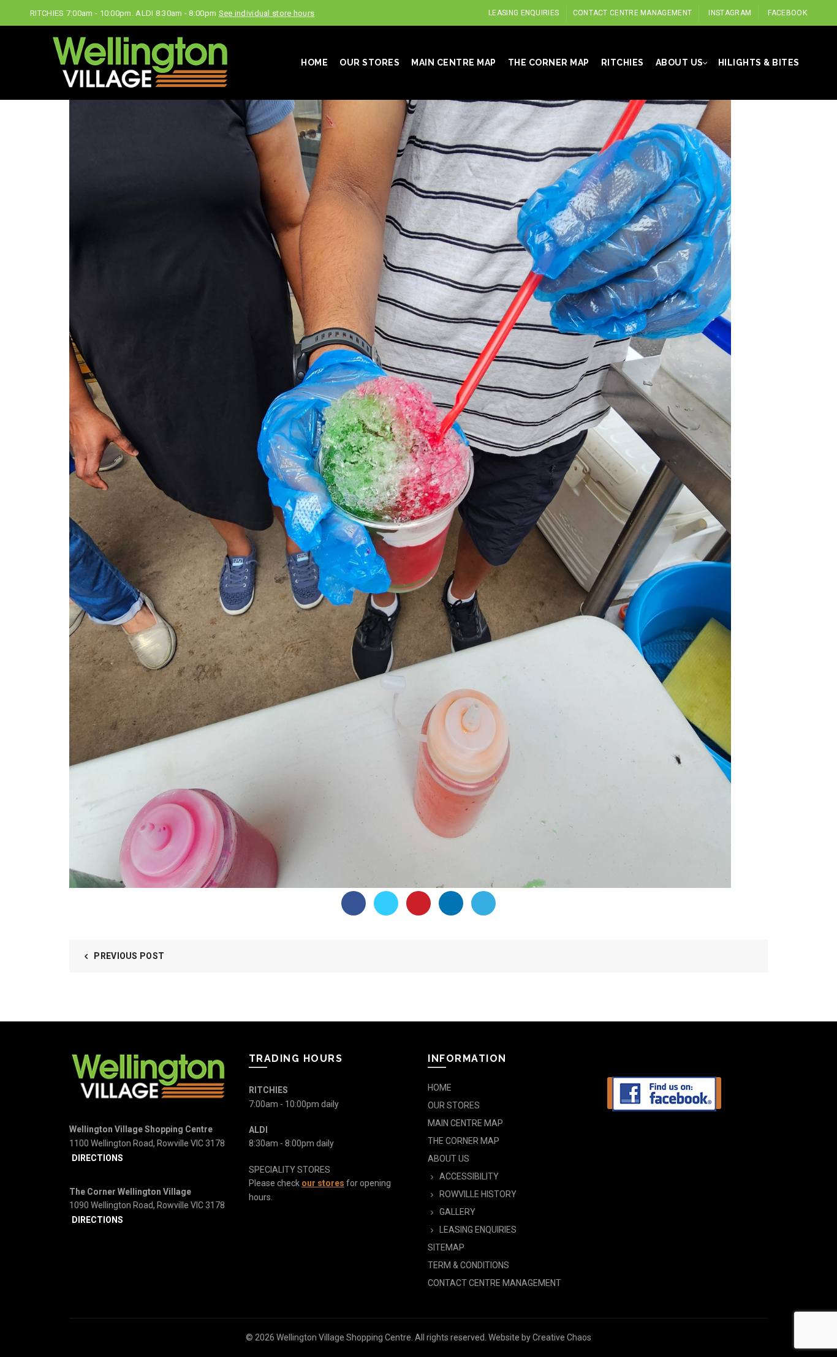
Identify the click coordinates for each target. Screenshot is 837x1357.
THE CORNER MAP (548, 62)
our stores (322, 1183)
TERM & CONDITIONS (468, 1265)
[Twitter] (386, 903)
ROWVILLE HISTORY (478, 1194)
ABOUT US (679, 62)
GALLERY (457, 1212)
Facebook (787, 13)
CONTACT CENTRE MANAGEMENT (632, 13)
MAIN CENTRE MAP (453, 62)
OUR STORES (369, 62)
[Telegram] (483, 903)
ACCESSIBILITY (469, 1176)
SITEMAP (446, 1247)
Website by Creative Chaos (539, 1337)
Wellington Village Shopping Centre (343, 1337)
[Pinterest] (418, 903)
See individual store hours (267, 13)
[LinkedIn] (451, 903)
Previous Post (129, 956)
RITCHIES (622, 62)
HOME (314, 62)
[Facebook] (353, 903)
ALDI (258, 1130)
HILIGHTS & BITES (759, 62)
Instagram (729, 13)
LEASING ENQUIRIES (523, 13)
